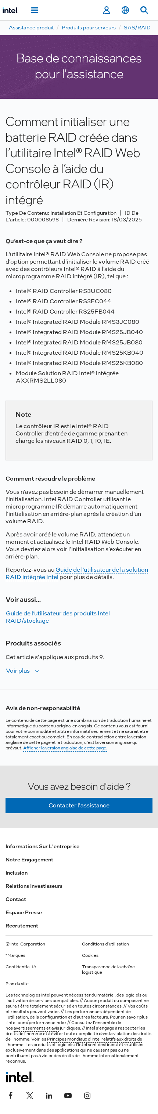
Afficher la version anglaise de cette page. (65, 748)
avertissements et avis (36, 1028)
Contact (16, 899)
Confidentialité (21, 967)
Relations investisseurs (34, 886)
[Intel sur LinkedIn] (49, 1094)
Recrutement (22, 925)
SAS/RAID (137, 27)
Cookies (90, 955)
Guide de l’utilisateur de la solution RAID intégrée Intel (77, 573)
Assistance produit (31, 27)
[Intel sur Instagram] (87, 1094)
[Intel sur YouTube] (68, 1094)
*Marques (15, 955)
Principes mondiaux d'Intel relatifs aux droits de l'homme (74, 1042)
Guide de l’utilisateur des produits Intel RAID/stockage (58, 617)
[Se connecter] (106, 10)
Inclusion (17, 872)
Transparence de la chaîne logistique (108, 969)
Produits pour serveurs (89, 27)
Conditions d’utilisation (105, 944)
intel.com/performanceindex (37, 1023)
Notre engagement (29, 859)
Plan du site (17, 984)
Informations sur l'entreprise (42, 846)
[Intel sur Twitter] (30, 1094)
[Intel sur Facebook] (11, 1094)
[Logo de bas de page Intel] (20, 1076)
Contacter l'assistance (79, 805)
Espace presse (24, 912)
